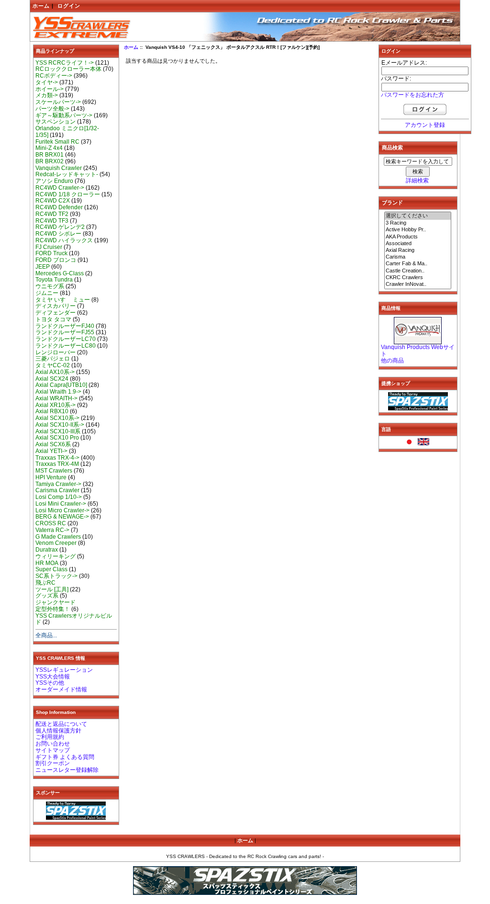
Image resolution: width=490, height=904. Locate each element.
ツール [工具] (51, 589)
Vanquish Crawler (58, 168)
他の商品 (392, 360)
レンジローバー (55, 352)
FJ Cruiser (48, 247)
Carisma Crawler (57, 490)
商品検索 (392, 147)
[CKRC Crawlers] (418, 277)
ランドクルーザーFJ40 (64, 326)
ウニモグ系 (49, 286)
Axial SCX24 (51, 378)
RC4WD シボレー (58, 233)
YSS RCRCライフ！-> (64, 62)
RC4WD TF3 (51, 220)
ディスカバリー (55, 306)
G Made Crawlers (58, 536)
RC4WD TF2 (51, 214)
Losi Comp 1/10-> (58, 497)
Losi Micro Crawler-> (62, 510)
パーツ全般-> (52, 108)
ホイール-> (49, 89)
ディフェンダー (55, 312)
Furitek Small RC (57, 141)
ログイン (68, 6)
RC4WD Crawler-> (59, 187)
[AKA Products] (418, 237)
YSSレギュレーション (64, 670)
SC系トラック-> (56, 576)
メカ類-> (46, 95)
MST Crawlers (53, 470)
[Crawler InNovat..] (418, 284)
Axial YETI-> (51, 451)
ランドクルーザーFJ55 (64, 332)
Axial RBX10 (51, 411)
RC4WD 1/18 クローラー (67, 194)
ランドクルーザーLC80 (65, 345)
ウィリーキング (55, 556)
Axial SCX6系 (53, 444)
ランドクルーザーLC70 (65, 339)
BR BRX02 (49, 161)
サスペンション (55, 121)
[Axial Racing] (418, 250)
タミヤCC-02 (52, 365)
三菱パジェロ (52, 358)
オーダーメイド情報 (61, 689)
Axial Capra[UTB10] (61, 385)
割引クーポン (52, 763)
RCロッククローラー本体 (68, 69)
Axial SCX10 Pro (57, 437)
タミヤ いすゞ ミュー (62, 299)
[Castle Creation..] (418, 271)
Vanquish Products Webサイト (418, 350)
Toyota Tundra (54, 279)
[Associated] (418, 243)
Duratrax (46, 549)
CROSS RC (50, 523)
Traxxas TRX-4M (57, 464)
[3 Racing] (418, 223)
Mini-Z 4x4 (49, 148)
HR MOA (46, 563)
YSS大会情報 (52, 676)
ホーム (41, 6)
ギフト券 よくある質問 (64, 757)
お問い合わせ (52, 743)
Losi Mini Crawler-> (60, 503)
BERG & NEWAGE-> (62, 516)
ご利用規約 (49, 737)
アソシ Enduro (54, 181)
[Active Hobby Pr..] (418, 229)
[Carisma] (418, 257)
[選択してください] (418, 216)
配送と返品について (61, 724)
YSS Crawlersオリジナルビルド (73, 619)
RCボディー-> (53, 75)
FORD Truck (51, 253)
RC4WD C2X (52, 200)
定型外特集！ (52, 609)
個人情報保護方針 (58, 730)
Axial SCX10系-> (57, 418)
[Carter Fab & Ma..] (418, 263)
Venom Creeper (56, 543)
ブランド (392, 202)
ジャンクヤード (55, 602)
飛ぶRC (45, 582)
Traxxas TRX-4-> (57, 457)
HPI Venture (51, 477)
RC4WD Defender (59, 207)
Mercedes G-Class (59, 273)
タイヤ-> (46, 82)
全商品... (46, 635)
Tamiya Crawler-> (58, 484)
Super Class (51, 569)
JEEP (42, 266)
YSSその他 (49, 682)
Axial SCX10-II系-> (59, 424)
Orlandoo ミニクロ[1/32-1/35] (67, 131)
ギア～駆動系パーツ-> (63, 115)
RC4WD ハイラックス (64, 240)
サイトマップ (52, 750)
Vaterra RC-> (52, 530)
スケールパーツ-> (58, 102)
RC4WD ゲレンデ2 (60, 227)
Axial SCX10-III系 (57, 431)
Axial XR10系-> (55, 405)
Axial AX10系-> (55, 372)
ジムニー (46, 293)
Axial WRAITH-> (56, 398)
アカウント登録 (425, 125)
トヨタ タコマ (53, 319)
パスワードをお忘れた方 (412, 94)
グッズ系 (46, 595)
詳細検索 (417, 180)
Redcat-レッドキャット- (66, 174)
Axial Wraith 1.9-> (58, 391)
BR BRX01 (49, 154)
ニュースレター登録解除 (67, 770)
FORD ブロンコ (55, 260)
